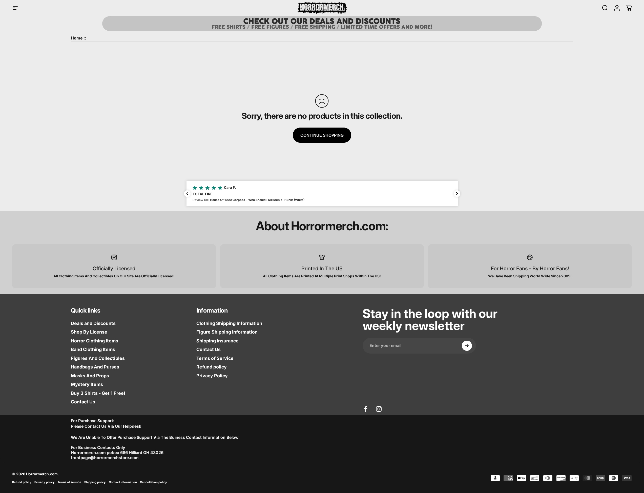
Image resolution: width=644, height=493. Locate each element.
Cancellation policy (153, 482)
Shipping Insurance (217, 340)
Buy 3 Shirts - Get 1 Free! (98, 393)
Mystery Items (87, 384)
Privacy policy (44, 482)
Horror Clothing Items (94, 340)
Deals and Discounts (93, 323)
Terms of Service (215, 358)
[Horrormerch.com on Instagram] (379, 409)
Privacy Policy (212, 375)
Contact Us (83, 401)
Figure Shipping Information (227, 332)
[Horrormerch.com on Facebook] (366, 409)
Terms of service (69, 482)
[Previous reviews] (187, 193)
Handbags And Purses (95, 366)
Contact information (123, 482)
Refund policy (211, 366)
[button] (322, 193)
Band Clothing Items (93, 349)
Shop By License (89, 332)
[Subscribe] (467, 346)
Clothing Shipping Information (229, 323)
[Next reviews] (457, 193)
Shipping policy (95, 482)
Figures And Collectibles (98, 358)
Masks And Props (90, 375)
